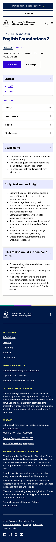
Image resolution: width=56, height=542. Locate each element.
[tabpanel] (28, 185)
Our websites (9, 357)
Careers (26, 13)
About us (7, 352)
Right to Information (26, 521)
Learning (7, 342)
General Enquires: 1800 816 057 (18, 438)
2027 (10, 91)
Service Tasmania (9, 528)
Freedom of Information (12, 524)
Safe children (9, 337)
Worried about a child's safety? (26, 6)
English (8, 47)
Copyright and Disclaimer (15, 375)
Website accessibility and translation (21, 370)
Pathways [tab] (31, 64)
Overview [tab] (12, 64)
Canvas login (38, 524)
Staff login (27, 524)
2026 (10, 86)
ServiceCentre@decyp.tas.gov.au (18, 443)
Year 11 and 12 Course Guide (18, 34)
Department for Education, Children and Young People (23, 23)
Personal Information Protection (18, 380)
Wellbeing (8, 347)
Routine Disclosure (10, 521)
